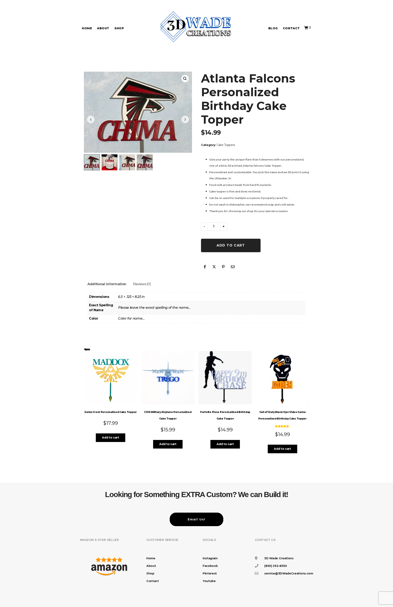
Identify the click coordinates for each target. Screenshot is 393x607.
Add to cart (231, 245)
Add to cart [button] (110, 437)
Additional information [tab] (106, 284)
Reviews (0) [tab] (142, 284)
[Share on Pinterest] (223, 267)
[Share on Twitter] (214, 267)
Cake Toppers (226, 145)
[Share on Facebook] (204, 267)
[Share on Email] (232, 267)
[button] (185, 78)
